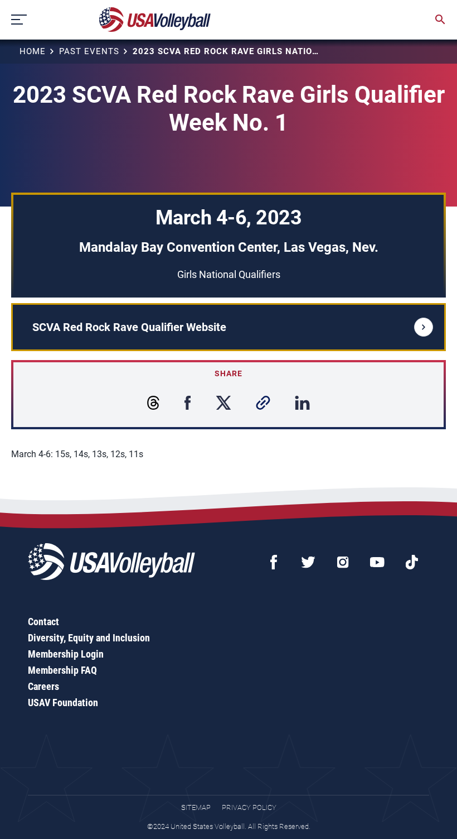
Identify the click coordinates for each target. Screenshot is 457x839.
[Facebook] (273, 562)
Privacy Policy (249, 807)
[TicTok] (411, 562)
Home (33, 51)
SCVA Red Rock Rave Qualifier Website (129, 327)
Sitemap (196, 807)
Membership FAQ (62, 670)
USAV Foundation (63, 702)
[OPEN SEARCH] (440, 19)
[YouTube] (377, 562)
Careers (43, 686)
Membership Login (66, 654)
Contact (43, 621)
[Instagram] (342, 562)
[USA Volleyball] (155, 19)
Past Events (89, 51)
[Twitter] (308, 562)
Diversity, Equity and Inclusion (89, 638)
